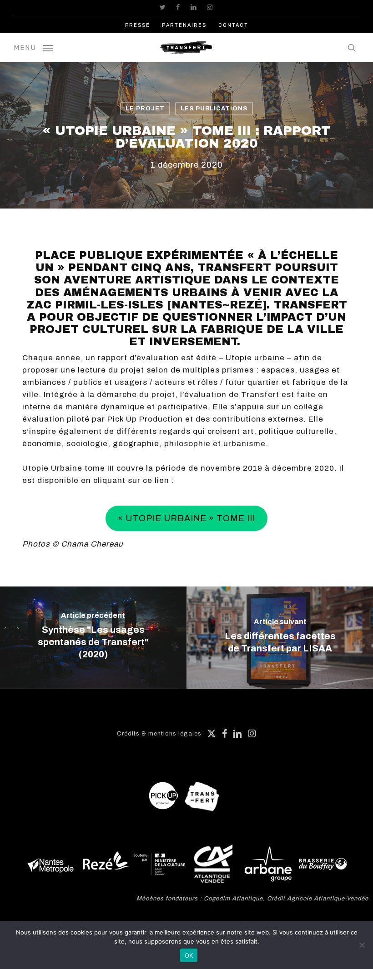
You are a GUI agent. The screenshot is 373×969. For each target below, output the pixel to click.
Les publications (214, 108)
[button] (33, 47)
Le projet (145, 108)
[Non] (361, 944)
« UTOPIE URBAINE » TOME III (186, 518)
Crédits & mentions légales (159, 733)
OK (189, 955)
